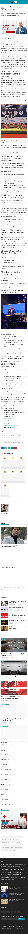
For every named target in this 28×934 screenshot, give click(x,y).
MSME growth (17, 432)
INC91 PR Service (4, 744)
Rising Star (11, 623)
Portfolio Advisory (16, 842)
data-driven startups (12, 844)
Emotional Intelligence (6, 839)
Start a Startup (4, 779)
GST (19, 844)
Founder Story (5, 17)
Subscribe (21, 918)
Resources (3, 786)
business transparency (5, 442)
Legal (21, 928)
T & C (18, 928)
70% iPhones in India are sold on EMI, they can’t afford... (17, 627)
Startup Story (4, 762)
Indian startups (14, 442)
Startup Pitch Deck (5, 777)
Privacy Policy (13, 928)
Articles (2, 794)
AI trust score (11, 435)
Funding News (4, 799)
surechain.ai (11, 418)
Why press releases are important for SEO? (13, 676)
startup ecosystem (20, 437)
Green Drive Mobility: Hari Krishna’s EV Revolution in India (13, 588)
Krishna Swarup (4, 437)
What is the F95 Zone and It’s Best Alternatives (16, 608)
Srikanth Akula (18, 435)
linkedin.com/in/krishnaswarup (11, 425)
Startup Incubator (5, 774)
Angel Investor (4, 784)
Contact (25, 928)
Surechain (3, 432)
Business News (4, 801)
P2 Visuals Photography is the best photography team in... (16, 900)
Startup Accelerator (5, 772)
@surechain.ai (13, 427)
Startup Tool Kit (4, 769)
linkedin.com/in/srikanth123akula (11, 422)
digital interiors (5, 836)
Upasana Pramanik (4, 700)
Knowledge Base (5, 791)
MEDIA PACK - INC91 (5, 928)
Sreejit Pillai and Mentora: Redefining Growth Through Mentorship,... (17, 894)
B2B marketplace (10, 432)
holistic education (16, 839)
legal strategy (19, 836)
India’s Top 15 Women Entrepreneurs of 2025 (17, 621)
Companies (4, 844)
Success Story (4, 764)
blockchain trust (4, 435)
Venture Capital (4, 782)
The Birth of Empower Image (8, 567)
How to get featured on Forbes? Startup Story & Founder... (17, 602)
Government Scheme (6, 804)
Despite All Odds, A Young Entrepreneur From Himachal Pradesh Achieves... (12, 546)
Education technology (6, 842)
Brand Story (4, 759)
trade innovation (21, 442)
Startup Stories (4, 754)
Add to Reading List (19, 17)
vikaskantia (11, 610)
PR (1, 796)
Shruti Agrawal (4, 513)
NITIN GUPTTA (4, 850)
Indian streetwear (5, 847)
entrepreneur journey (14, 440)
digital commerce (12, 437)
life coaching (12, 836)
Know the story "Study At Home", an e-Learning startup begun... (17, 888)
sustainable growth (4, 440)
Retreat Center (12, 850)
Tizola (12, 847)
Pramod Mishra (12, 604)
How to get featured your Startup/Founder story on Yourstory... (17, 614)
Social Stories (4, 767)
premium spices (18, 847)
